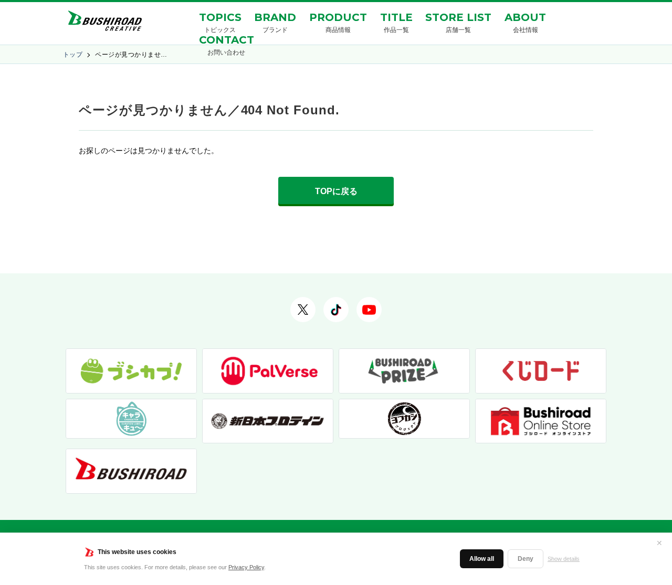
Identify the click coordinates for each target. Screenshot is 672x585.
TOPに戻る (336, 191)
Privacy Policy (246, 567)
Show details (564, 559)
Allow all (481, 558)
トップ (72, 54)
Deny (525, 558)
